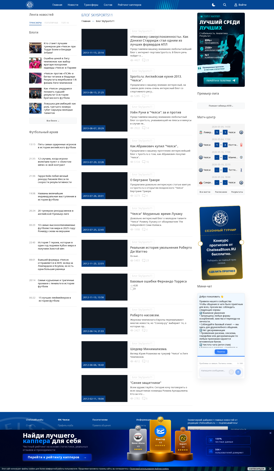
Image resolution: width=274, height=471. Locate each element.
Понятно (221, 352)
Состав (108, 5)
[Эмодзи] (231, 372)
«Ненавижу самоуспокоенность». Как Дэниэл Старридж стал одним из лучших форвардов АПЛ (159, 40)
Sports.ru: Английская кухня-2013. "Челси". (156, 78)
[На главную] (29, 5)
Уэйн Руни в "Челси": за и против (155, 112)
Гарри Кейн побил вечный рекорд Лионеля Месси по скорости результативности (55, 179)
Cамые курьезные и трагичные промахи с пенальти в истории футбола (56, 283)
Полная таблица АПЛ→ (221, 105)
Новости (73, 5)
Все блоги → (53, 120)
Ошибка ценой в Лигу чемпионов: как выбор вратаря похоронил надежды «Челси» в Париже (60, 63)
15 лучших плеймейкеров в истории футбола (55, 299)
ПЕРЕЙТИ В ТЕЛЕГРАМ (219, 80)
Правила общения (101, 425)
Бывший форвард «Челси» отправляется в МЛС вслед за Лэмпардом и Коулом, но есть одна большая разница (56, 264)
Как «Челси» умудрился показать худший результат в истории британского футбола (58, 93)
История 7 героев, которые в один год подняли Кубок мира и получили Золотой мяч (57, 245)
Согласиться (256, 469)
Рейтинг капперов (129, 5)
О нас (29, 425)
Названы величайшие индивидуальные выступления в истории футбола (57, 196)
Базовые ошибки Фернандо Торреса (158, 281)
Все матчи (205, 192)
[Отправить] (238, 372)
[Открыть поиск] (225, 5)
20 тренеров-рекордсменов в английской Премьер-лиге (55, 212)
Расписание (221, 192)
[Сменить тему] (213, 5)
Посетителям (100, 419)
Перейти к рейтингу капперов (57, 457)
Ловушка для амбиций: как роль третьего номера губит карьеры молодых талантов (60, 108)
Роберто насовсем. (145, 315)
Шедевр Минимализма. (148, 349)
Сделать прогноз (222, 271)
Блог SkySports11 (142, 31)
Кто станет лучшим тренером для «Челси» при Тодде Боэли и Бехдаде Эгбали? (59, 48)
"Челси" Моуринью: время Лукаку (156, 214)
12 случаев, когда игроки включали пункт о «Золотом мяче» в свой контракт (54, 161)
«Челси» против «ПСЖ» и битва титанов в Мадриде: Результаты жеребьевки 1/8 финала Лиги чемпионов (60, 78)
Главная (57, 5)
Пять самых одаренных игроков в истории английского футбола (57, 146)
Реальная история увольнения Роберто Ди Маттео (161, 249)
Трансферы (91, 5)
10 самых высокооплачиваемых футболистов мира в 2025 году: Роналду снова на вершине (56, 228)
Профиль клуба (65, 425)
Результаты (237, 192)
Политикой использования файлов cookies (149, 469)
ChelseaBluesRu (34, 419)
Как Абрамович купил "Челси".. (154, 146)
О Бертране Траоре (145, 180)
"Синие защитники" (145, 383)
